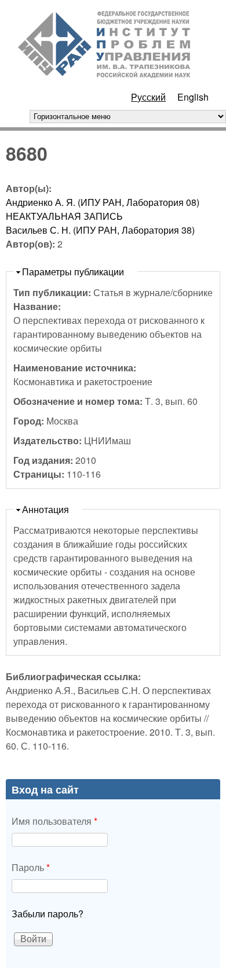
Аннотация (45, 509)
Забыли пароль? (47, 913)
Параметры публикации (73, 271)
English (193, 97)
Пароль (31, 867)
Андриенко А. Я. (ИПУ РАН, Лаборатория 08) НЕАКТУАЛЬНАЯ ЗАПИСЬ (102, 209)
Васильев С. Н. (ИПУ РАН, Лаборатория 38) (100, 230)
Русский (148, 97)
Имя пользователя (54, 821)
